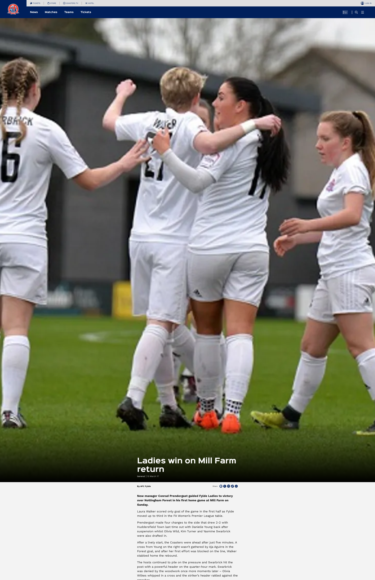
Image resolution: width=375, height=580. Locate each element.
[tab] (35, 3)
